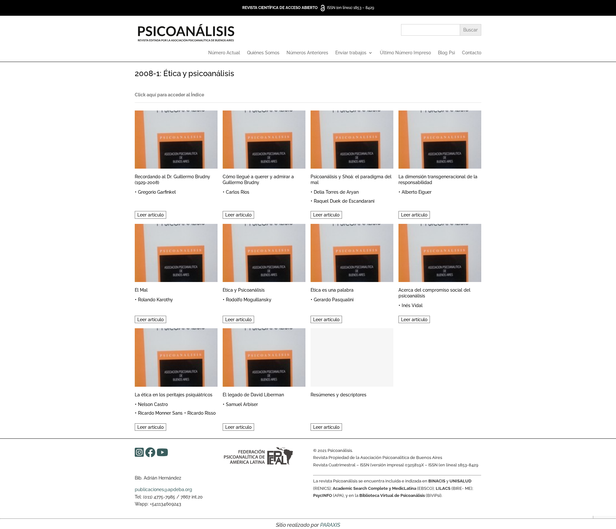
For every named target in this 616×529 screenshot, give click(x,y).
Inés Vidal (412, 305)
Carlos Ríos (237, 192)
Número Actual (224, 52)
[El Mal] (176, 252)
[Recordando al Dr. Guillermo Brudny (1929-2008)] (176, 138)
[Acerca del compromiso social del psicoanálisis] (439, 252)
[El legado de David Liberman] (264, 356)
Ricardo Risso (201, 413)
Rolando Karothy (155, 299)
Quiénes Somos (263, 52)
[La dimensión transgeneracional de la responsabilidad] (439, 138)
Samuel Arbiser (242, 404)
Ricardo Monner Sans (160, 413)
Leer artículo (150, 214)
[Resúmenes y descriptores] (352, 356)
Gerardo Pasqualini (334, 299)
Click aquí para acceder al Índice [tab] (169, 94)
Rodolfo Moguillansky (248, 299)
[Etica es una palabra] (352, 252)
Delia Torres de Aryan (336, 192)
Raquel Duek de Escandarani (344, 201)
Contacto (471, 52)
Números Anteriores (307, 52)
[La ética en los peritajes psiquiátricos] (176, 356)
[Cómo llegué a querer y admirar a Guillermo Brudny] (264, 138)
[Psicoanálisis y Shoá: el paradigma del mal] (352, 138)
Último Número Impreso (405, 52)
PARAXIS (330, 525)
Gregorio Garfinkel (157, 192)
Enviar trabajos (350, 52)
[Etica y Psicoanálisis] (264, 252)
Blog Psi (446, 52)
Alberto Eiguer (417, 192)
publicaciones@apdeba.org (163, 489)
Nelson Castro (153, 404)
